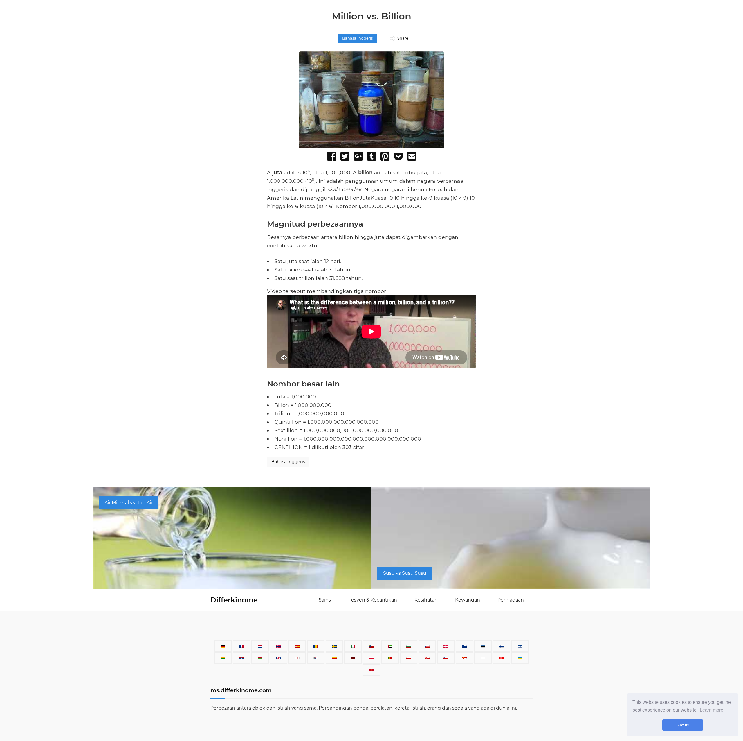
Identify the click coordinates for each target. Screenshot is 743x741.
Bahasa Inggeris (357, 38)
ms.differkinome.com (241, 690)
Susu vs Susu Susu (404, 573)
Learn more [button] (711, 710)
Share (402, 38)
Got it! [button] (683, 725)
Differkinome (234, 600)
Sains (325, 600)
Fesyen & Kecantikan (372, 600)
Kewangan (467, 600)
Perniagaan (510, 600)
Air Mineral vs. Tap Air (128, 502)
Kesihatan (426, 600)
